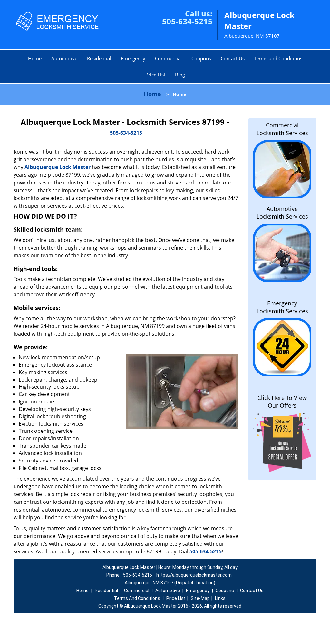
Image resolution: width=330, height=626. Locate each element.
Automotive (64, 58)
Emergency (133, 58)
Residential (99, 58)
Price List (155, 74)
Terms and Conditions (278, 58)
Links (220, 598)
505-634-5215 (187, 21)
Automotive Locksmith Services (282, 212)
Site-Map (200, 598)
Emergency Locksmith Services (282, 307)
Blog (180, 74)
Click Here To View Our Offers (282, 401)
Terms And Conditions (137, 598)
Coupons (201, 58)
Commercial (168, 58)
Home (35, 58)
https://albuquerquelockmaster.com (194, 575)
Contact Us (233, 58)
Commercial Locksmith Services (282, 129)
